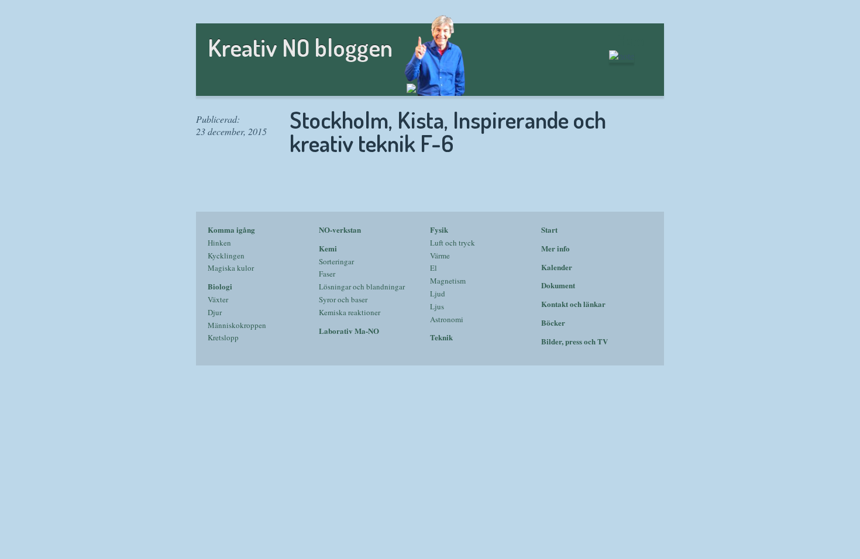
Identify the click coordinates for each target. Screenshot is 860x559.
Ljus (437, 306)
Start (549, 229)
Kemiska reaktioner (349, 312)
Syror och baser (343, 299)
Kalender (556, 266)
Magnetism (448, 280)
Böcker (553, 322)
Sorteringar (336, 261)
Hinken (219, 242)
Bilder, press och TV (574, 341)
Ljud (437, 293)
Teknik (441, 337)
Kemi (328, 248)
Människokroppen (237, 325)
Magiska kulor (231, 268)
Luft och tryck (452, 242)
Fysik (439, 229)
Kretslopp (223, 337)
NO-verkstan (340, 229)
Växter (218, 299)
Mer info (555, 248)
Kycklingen (226, 255)
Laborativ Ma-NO (349, 330)
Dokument (558, 285)
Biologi (220, 286)
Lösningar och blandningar (362, 286)
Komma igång (231, 229)
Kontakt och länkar (573, 303)
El (433, 268)
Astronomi (446, 319)
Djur (215, 312)
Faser (327, 273)
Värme (440, 255)
